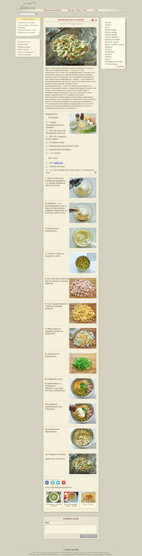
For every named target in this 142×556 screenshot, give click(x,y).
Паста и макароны (112, 37)
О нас (96, 10)
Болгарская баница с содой (27, 30)
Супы (107, 27)
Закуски (108, 22)
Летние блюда (23, 44)
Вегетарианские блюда (114, 61)
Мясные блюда (111, 32)
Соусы (107, 59)
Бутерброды (110, 52)
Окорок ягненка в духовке (26, 22)
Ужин (84, 10)
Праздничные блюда (52, 10)
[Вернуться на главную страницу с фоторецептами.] (27, 9)
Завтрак (71, 10)
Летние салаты (23, 49)
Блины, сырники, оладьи (114, 44)
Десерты (108, 54)
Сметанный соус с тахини (26, 32)
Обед (78, 10)
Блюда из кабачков (24, 54)
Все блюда (120, 66)
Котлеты (108, 49)
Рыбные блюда (111, 34)
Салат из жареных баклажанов (28, 25)
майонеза (58, 163)
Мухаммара (21, 27)
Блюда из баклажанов (25, 52)
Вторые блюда (110, 30)
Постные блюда (111, 64)
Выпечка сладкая (111, 42)
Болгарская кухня (24, 41)
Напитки (108, 56)
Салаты (108, 25)
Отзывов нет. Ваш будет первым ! (71, 24)
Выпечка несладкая (112, 39)
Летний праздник (24, 47)
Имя (47, 523)
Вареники (108, 47)
